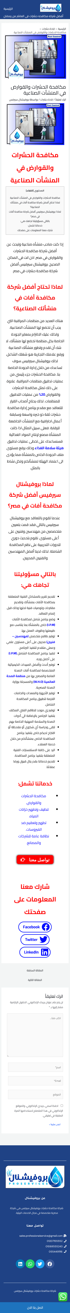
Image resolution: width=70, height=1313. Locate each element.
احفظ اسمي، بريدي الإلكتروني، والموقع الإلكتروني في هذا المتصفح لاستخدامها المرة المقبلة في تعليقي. (38, 1110)
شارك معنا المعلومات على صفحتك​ (35, 230)
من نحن (56, 23)
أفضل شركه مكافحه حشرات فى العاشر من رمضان (33, 16)
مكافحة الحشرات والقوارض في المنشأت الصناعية (35, 197)
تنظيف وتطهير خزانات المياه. (34, 812)
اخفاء (30, 190)
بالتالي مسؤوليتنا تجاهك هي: (35, 221)
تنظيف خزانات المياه (15, 23)
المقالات (39, 23)
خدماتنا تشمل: (35, 225)
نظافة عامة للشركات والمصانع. (33, 839)
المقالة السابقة (35, 970)
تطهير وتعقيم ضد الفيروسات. (33, 826)
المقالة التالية (35, 979)
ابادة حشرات (46, 99)
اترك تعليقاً (60, 99)
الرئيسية (8, 8)
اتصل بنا (8, 30)
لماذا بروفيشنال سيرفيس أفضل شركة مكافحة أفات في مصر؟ (35, 214)
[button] (35, 927)
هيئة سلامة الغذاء (49, 448)
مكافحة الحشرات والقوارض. (33, 799)
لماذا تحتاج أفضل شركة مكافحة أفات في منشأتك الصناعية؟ (35, 204)
